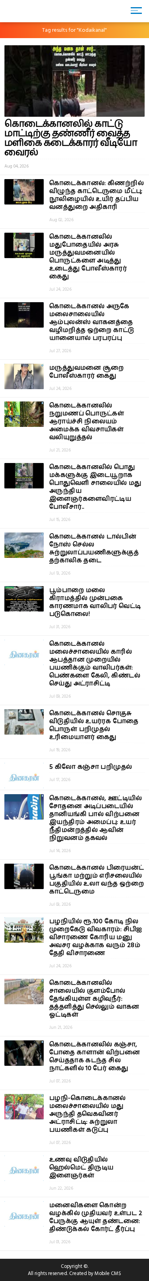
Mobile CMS (108, 1273)
